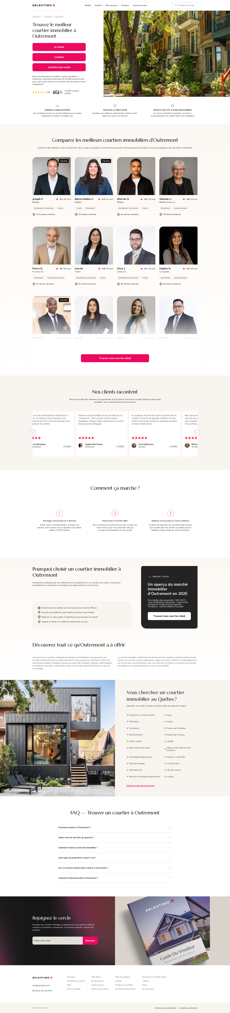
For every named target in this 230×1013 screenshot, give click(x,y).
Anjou (144, 985)
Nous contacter (74, 989)
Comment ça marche (76, 981)
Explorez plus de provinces (141, 785)
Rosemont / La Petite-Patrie (154, 977)
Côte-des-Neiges (122, 977)
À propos (125, 5)
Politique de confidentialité (165, 1008)
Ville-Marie (96, 977)
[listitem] (155, 434)
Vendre (88, 5)
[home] (44, 5)
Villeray (145, 981)
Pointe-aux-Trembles (124, 985)
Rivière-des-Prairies (100, 989)
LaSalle (118, 981)
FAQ (69, 985)
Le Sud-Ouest (148, 989)
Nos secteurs (111, 5)
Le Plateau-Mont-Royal (125, 989)
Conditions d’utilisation (188, 1008)
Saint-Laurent (98, 985)
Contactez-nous (140, 5)
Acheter (98, 5)
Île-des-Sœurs (98, 981)
